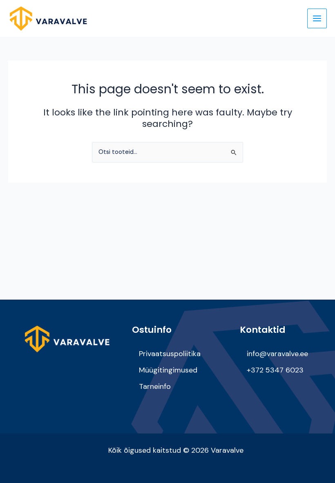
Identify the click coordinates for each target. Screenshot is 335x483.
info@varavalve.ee (277, 354)
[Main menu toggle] (317, 18)
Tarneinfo (155, 386)
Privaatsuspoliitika (170, 354)
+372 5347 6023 (275, 370)
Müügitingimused (168, 370)
